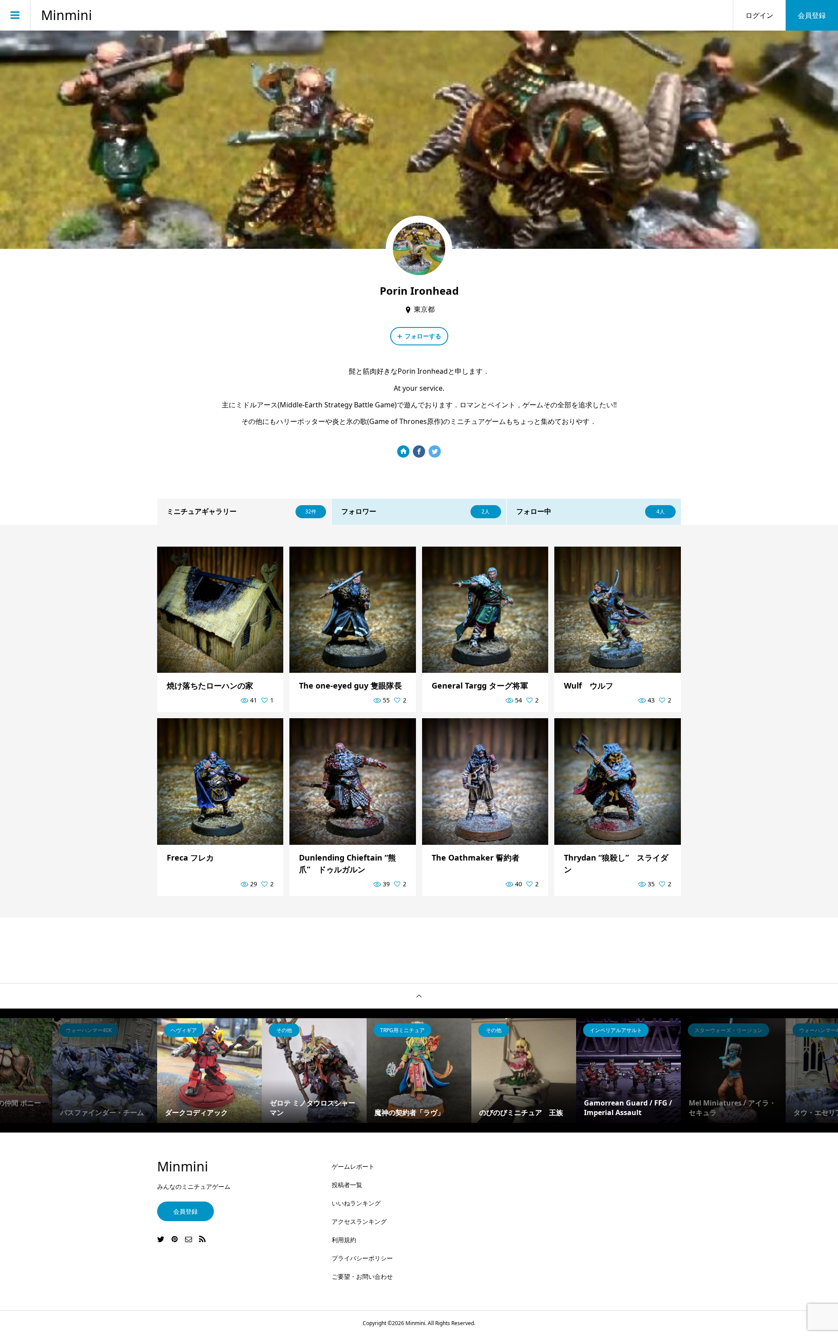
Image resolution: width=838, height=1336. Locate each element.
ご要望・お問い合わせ (362, 1276)
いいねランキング (356, 1203)
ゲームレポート (353, 1166)
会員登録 (812, 15)
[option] (104, 1070)
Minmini (66, 15)
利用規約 (344, 1240)
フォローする (423, 336)
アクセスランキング (359, 1221)
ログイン (759, 15)
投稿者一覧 (347, 1185)
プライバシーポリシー (362, 1258)
